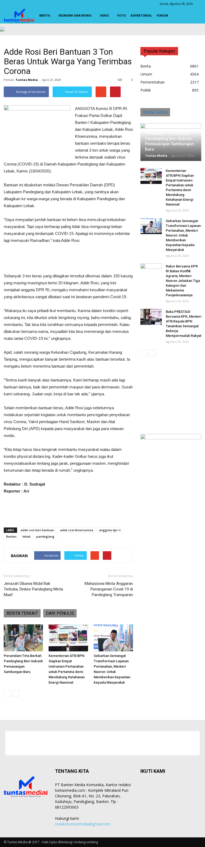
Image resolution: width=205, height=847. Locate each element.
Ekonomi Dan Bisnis (75, 15)
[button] (194, 15)
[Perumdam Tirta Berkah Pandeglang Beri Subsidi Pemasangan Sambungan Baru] (23, 637)
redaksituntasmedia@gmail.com (82, 823)
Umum (146, 74)
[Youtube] (157, 787)
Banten (11, 536)
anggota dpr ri (110, 530)
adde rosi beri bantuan (37, 530)
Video (104, 15)
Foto (121, 15)
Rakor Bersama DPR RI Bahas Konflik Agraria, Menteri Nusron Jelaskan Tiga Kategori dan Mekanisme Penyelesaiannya (183, 280)
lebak (26, 536)
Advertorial (141, 15)
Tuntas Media (26, 80)
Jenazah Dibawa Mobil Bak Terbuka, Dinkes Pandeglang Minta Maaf (33, 589)
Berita (44, 15)
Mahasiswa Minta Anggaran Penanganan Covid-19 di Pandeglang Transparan (109, 589)
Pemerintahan (152, 82)
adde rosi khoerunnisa (76, 530)
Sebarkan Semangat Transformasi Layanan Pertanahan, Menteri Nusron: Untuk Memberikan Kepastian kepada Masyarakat (183, 235)
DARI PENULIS (60, 613)
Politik (145, 90)
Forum (162, 15)
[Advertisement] (68, 259)
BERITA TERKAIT (22, 613)
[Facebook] (144, 787)
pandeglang (45, 536)
